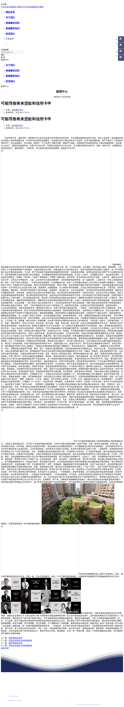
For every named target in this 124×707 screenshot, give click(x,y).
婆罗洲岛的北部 (15, 638)
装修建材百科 (13, 23)
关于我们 (10, 17)
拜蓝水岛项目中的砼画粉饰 (20, 640)
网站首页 (10, 12)
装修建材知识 (13, 28)
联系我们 (10, 33)
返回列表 (5, 648)
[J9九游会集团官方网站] (22, 7)
